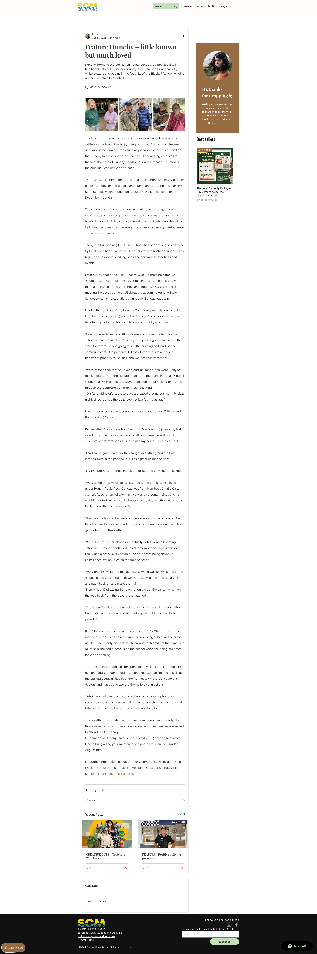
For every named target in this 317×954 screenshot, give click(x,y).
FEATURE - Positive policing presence (161, 856)
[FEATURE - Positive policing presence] (163, 834)
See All (182, 814)
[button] (213, 6)
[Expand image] (101, 114)
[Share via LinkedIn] (102, 790)
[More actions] (183, 36)
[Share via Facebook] (86, 790)
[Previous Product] (192, 166)
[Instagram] (229, 925)
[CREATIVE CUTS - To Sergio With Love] (107, 834)
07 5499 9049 (86, 940)
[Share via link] (110, 790)
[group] (214, 175)
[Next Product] (237, 166)
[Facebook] (236, 925)
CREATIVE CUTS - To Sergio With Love (105, 856)
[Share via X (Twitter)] (94, 790)
